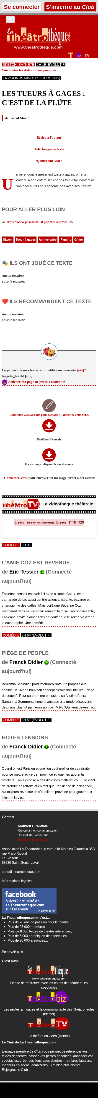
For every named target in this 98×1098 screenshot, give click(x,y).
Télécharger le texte (49, 149)
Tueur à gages (26, 239)
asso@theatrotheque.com (21, 872)
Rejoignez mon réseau (33, 839)
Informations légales (17, 881)
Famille (65, 239)
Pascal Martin (19, 118)
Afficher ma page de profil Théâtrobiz (36, 382)
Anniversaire (48, 239)
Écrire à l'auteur (49, 137)
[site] (80, 370)
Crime (78, 239)
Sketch (8, 239)
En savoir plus (12, 952)
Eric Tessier (24, 572)
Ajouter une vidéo (49, 161)
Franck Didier (26, 662)
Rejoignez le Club (15, 1070)
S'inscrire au (69, 7)
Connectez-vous (16, 478)
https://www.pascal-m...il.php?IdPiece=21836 (39, 222)
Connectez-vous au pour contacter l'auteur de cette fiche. (49, 414)
